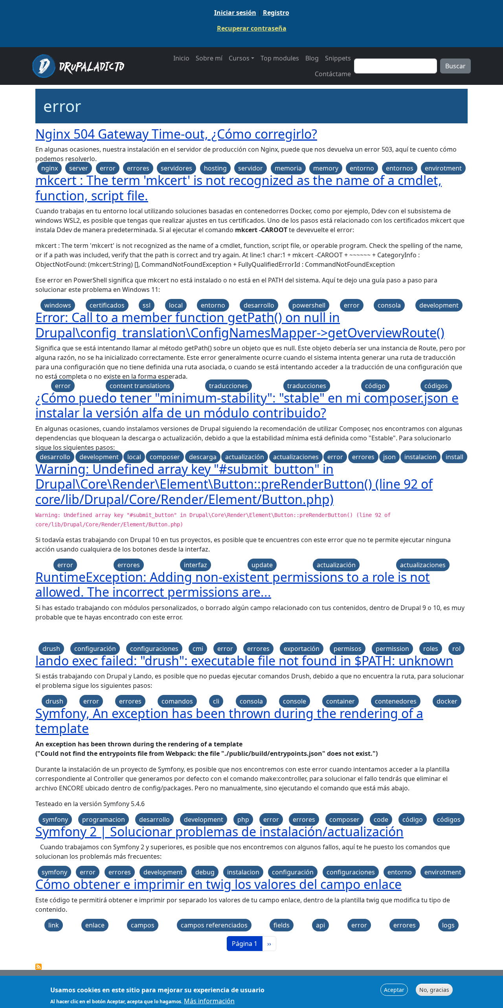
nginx (49, 168)
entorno (362, 168)
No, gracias (434, 989)
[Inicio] (81, 66)
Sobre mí (209, 58)
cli (216, 701)
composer (165, 457)
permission (392, 648)
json (389, 457)
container (340, 701)
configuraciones (154, 648)
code (381, 819)
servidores (176, 168)
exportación (301, 648)
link (53, 925)
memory (325, 168)
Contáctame (333, 74)
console (294, 701)
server (78, 168)
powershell (308, 305)
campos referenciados (214, 925)
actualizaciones (296, 457)
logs (448, 925)
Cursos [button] (239, 58)
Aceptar (394, 989)
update (262, 565)
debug (205, 872)
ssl (147, 305)
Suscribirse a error (38, 967)
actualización (244, 457)
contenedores (396, 701)
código (375, 385)
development (439, 305)
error (108, 168)
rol (456, 648)
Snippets (338, 58)
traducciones (228, 385)
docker (447, 701)
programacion (103, 819)
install (454, 457)
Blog (312, 58)
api (320, 925)
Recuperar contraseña (251, 28)
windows (57, 305)
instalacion (420, 457)
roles (430, 648)
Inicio (181, 58)
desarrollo (259, 305)
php (243, 819)
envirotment (443, 168)
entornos (399, 168)
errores (138, 168)
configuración (95, 648)
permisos (348, 648)
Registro (276, 12)
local (176, 305)
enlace (95, 925)
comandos (177, 701)
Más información (209, 1001)
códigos (436, 385)
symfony (55, 819)
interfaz (195, 565)
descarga (203, 457)
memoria (288, 168)
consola (389, 305)
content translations (140, 385)
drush (51, 648)
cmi (198, 648)
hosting (215, 168)
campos (142, 925)
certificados (107, 305)
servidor (250, 168)
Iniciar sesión (235, 12)
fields (282, 925)
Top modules (280, 58)
